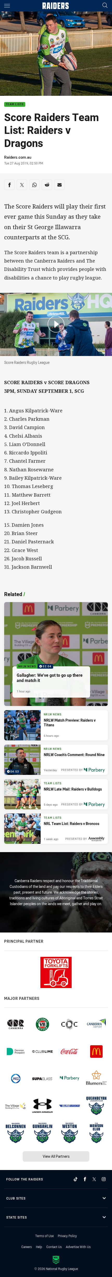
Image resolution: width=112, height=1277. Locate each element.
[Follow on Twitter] (94, 1179)
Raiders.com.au (17, 157)
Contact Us (54, 1247)
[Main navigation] (7, 6)
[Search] (105, 5)
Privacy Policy (67, 1236)
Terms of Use (44, 1236)
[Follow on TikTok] (75, 1179)
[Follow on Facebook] (85, 1179)
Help (39, 1247)
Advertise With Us (78, 1247)
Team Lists (15, 104)
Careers (26, 1247)
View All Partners (56, 1156)
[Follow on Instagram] (104, 1179)
